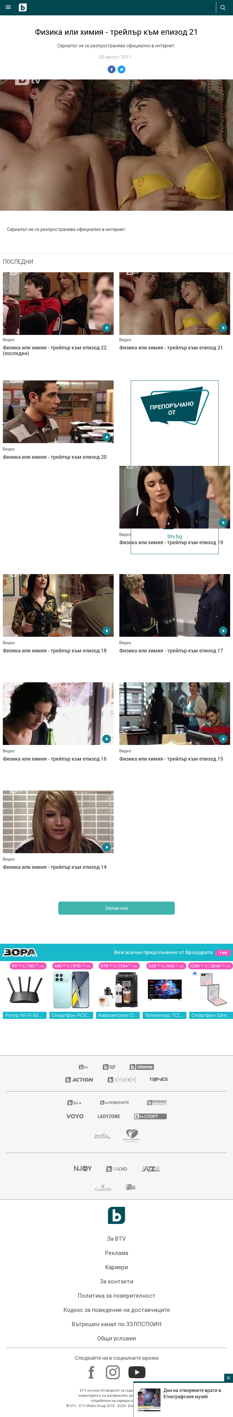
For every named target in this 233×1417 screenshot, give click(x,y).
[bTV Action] (79, 1083)
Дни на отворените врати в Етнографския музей (192, 1393)
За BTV (116, 1241)
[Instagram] (113, 1372)
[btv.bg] (84, 1070)
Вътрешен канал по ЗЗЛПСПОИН (117, 1327)
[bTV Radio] (116, 1172)
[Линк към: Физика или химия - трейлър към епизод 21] (174, 323)
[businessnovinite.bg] (157, 1105)
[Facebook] (92, 1372)
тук (223, 955)
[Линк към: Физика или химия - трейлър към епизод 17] (174, 628)
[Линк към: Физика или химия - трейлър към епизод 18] (58, 628)
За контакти (116, 1284)
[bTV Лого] (116, 1218)
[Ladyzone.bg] (109, 1119)
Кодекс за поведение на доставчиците (116, 1313)
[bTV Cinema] (141, 1070)
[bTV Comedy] (109, 1070)
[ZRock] (131, 1190)
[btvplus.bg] (74, 1105)
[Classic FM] (103, 1190)
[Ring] (159, 1083)
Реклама (116, 1256)
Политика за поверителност (116, 1298)
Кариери (116, 1270)
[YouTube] (138, 1372)
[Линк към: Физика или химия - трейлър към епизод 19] (174, 517)
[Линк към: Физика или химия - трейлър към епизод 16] (58, 736)
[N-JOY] (82, 1172)
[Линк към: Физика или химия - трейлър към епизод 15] (174, 736)
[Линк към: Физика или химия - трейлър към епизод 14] (58, 845)
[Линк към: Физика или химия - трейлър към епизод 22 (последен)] (58, 323)
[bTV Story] (121, 1083)
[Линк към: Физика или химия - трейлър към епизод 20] (58, 431)
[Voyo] (75, 1119)
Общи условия (116, 1341)
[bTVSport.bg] (150, 1119)
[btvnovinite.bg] (115, 1105)
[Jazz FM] (150, 1172)
